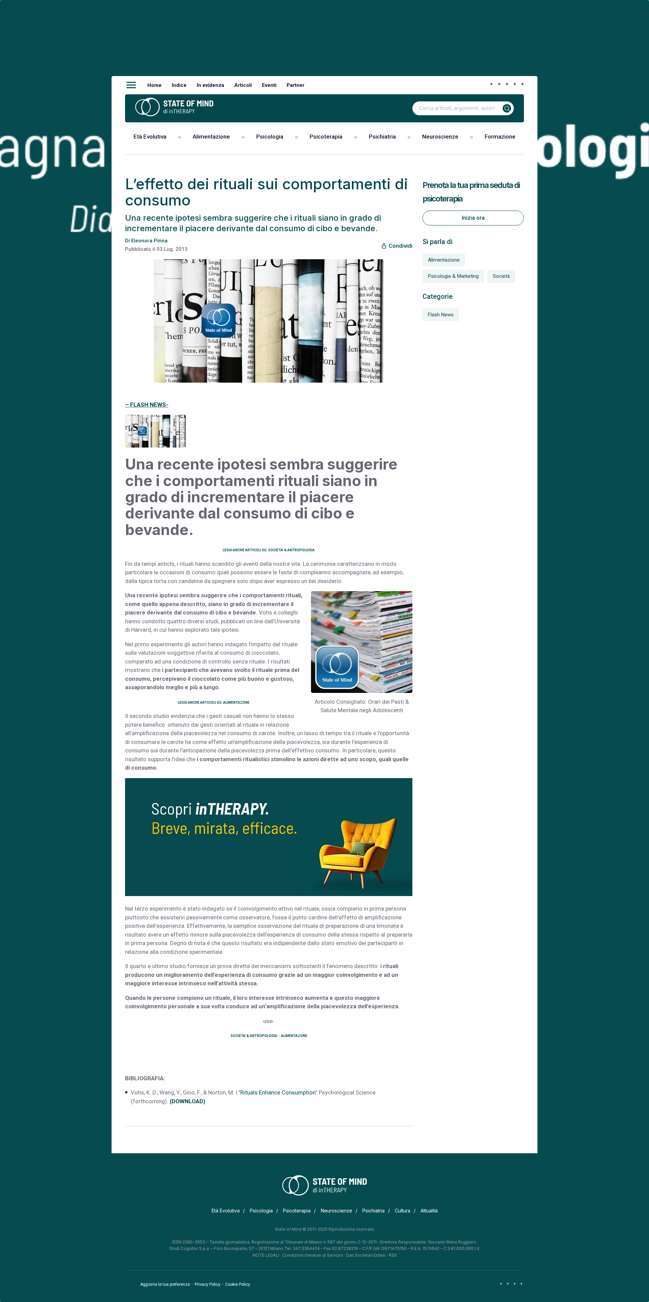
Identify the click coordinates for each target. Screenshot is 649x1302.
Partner (296, 85)
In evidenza (210, 85)
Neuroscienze (440, 136)
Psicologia (269, 136)
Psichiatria (382, 136)
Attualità (429, 1210)
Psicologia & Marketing (453, 276)
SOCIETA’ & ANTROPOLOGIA (254, 1036)
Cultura (402, 1210)
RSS (393, 1255)
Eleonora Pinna (149, 241)
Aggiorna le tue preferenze (165, 1284)
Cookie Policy (237, 1284)
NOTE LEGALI (266, 1255)
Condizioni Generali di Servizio (312, 1255)
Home (154, 85)
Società (501, 276)
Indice (179, 85)
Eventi (269, 85)
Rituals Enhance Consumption (277, 1092)
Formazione (500, 136)
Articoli (243, 85)
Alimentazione (211, 136)
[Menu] (131, 85)
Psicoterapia (326, 136)
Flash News (441, 315)
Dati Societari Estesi (366, 1255)
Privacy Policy (207, 1284)
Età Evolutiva (150, 136)
